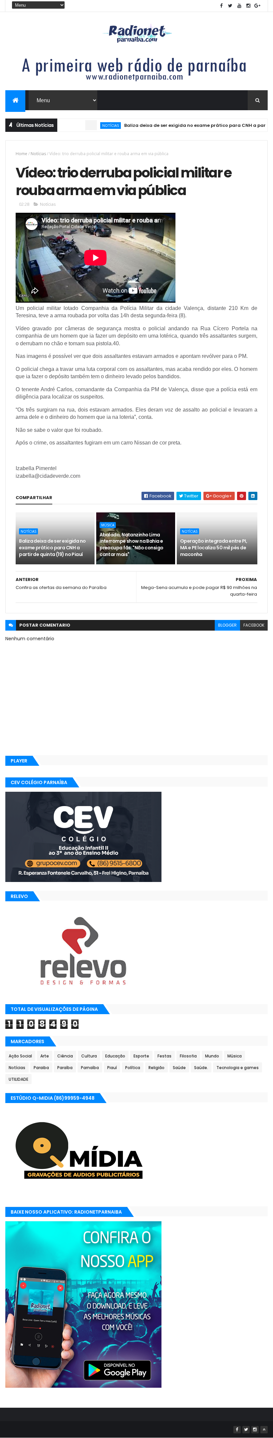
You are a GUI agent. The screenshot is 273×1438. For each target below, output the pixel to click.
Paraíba (65, 1067)
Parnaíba (90, 1067)
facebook (253, 625)
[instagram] (248, 6)
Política (132, 1067)
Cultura (89, 1056)
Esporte (141, 1056)
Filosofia (188, 1056)
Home (21, 153)
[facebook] (221, 6)
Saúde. (201, 1067)
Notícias (89, 125)
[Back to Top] (264, 1429)
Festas (164, 1056)
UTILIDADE (18, 1079)
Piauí (112, 1067)
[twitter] (230, 6)
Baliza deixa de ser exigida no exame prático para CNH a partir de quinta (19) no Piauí (52, 547)
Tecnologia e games (237, 1067)
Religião (156, 1067)
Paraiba (41, 1067)
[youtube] (239, 6)
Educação (115, 1056)
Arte (44, 1056)
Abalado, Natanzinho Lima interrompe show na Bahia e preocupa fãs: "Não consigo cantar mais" (131, 544)
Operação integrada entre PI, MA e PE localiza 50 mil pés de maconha (213, 547)
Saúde (179, 1067)
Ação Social (20, 1056)
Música (107, 525)
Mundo (212, 1056)
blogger (227, 625)
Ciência (65, 1056)
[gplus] (257, 6)
